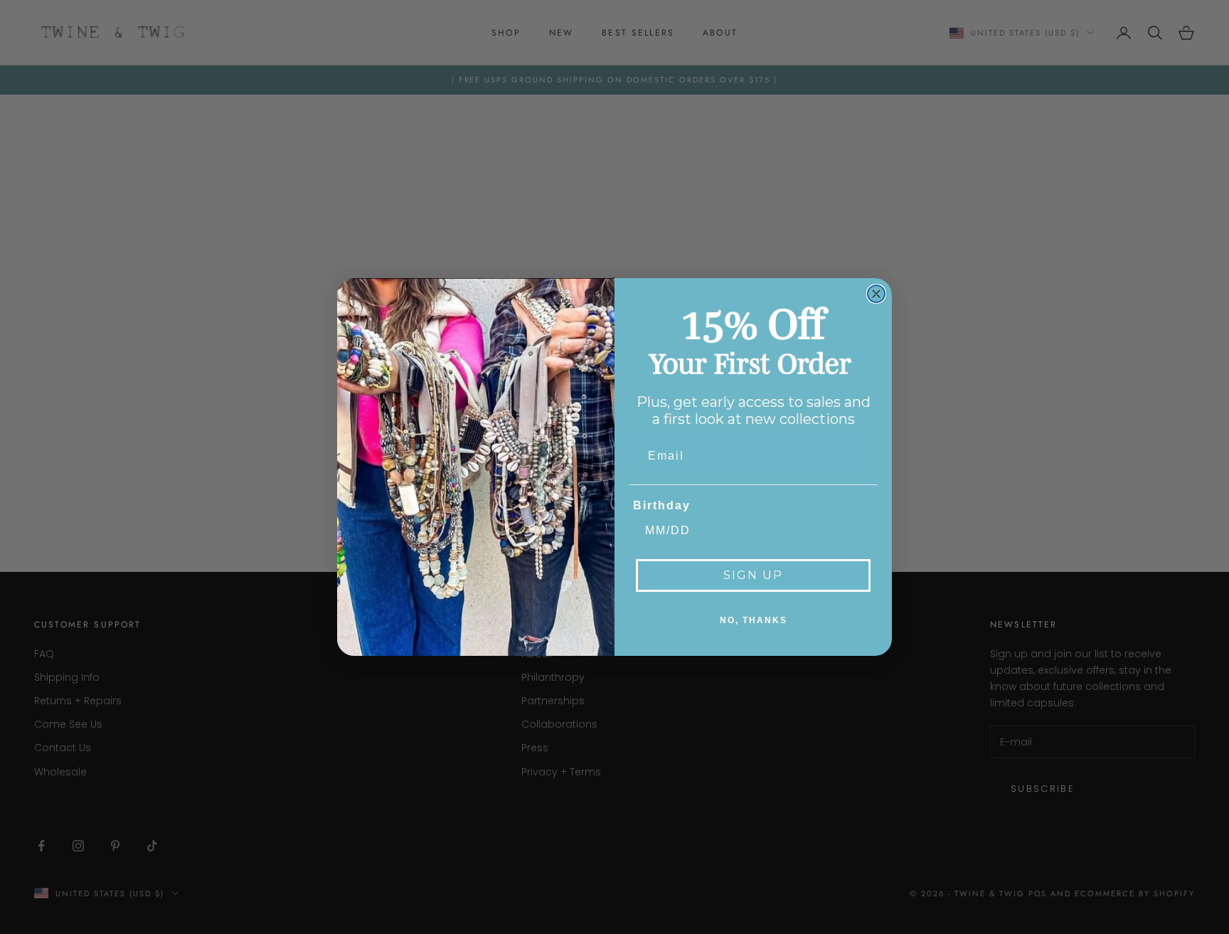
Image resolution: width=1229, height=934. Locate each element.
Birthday (662, 505)
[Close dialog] (876, 293)
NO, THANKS (753, 620)
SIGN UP (753, 575)
